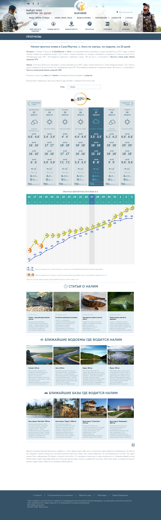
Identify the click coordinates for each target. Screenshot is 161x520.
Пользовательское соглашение (60, 495)
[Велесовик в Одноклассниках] (33, 3)
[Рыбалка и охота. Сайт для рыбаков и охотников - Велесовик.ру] (80, 7)
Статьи (129, 18)
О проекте (37, 495)
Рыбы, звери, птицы (39, 18)
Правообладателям (120, 495)
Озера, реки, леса (63, 18)
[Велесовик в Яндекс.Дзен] (38, 3)
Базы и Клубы (84, 18)
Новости (116, 18)
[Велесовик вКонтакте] (28, 3)
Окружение (101, 18)
